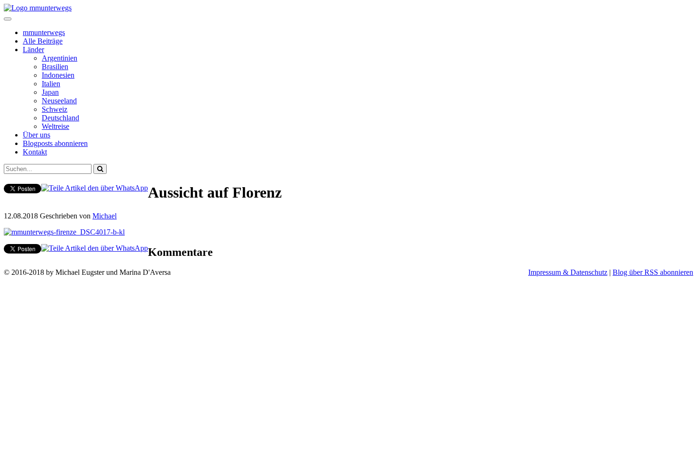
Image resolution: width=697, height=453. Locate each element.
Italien (51, 84)
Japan (50, 92)
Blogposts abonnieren (55, 143)
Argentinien (59, 58)
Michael (104, 216)
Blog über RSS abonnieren (653, 272)
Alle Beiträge (43, 41)
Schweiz (54, 109)
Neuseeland (59, 101)
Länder (33, 49)
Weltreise (55, 126)
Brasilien (55, 67)
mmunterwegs (44, 32)
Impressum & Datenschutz (567, 272)
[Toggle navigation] (7, 19)
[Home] (38, 8)
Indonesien (58, 75)
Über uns (36, 135)
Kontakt (35, 152)
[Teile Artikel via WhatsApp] (94, 188)
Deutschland (60, 118)
